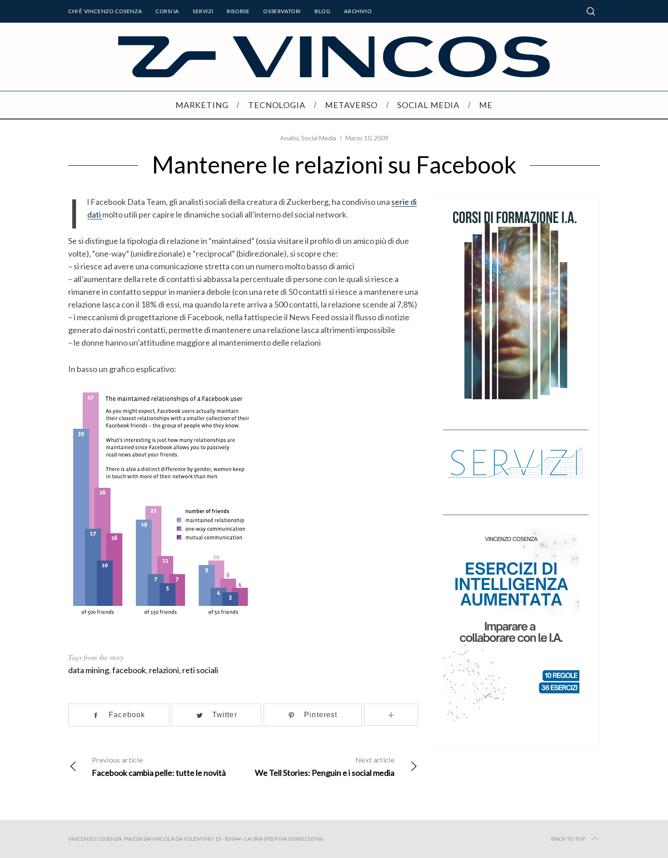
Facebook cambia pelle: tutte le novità (159, 766)
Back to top (568, 838)
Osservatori (282, 11)
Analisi (289, 138)
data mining (88, 670)
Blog (322, 11)
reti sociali (200, 670)
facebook (129, 670)
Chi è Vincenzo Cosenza (105, 11)
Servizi (203, 11)
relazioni (164, 670)
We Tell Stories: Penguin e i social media (324, 766)
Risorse (238, 11)
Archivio (358, 11)
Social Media (318, 138)
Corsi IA (167, 11)
